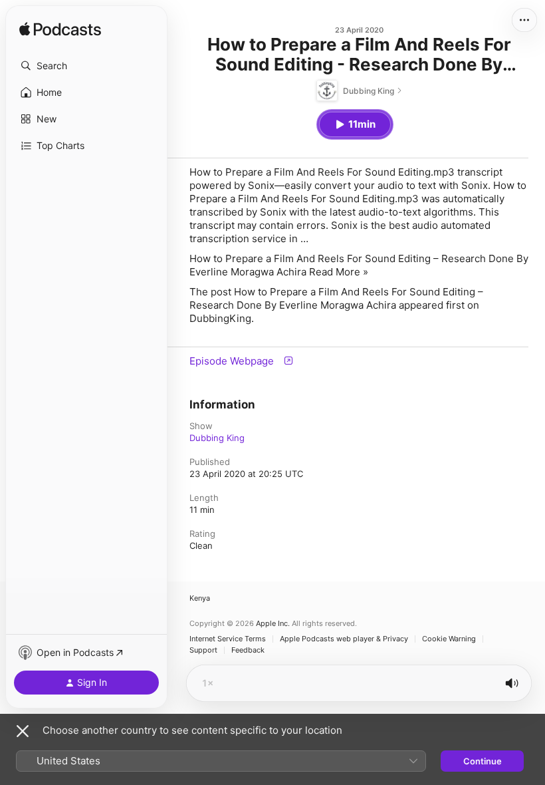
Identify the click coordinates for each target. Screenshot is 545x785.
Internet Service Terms (227, 639)
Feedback (248, 650)
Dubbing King (217, 437)
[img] (60, 30)
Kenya (199, 598)
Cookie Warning (449, 639)
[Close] (23, 731)
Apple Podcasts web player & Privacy (344, 639)
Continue (482, 761)
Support (203, 650)
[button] (86, 66)
